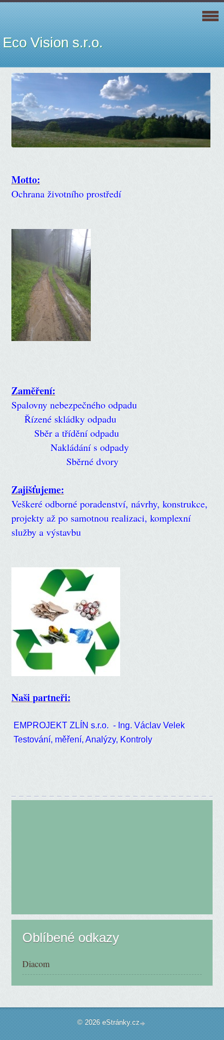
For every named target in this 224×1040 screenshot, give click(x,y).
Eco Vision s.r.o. (53, 42)
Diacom (35, 963)
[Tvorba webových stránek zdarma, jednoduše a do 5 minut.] (143, 1023)
